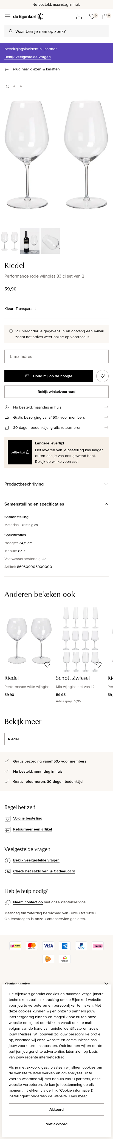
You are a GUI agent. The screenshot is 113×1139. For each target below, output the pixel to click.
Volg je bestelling (27, 818)
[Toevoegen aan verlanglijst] (102, 376)
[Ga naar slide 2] (14, 86)
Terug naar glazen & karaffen (35, 69)
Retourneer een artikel (32, 829)
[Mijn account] (79, 16)
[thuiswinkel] (65, 962)
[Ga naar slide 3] (21, 86)
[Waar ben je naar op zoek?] (11, 31)
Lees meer (78, 1096)
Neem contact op (28, 902)
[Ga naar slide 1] (7, 86)
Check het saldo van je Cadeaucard (44, 871)
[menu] (7, 16)
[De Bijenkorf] (28, 16)
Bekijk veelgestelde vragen (27, 56)
